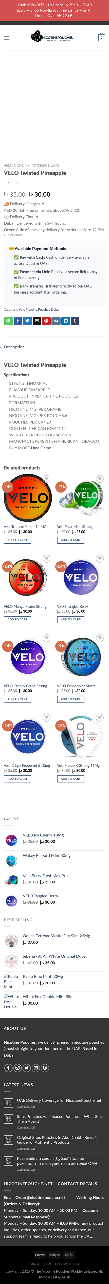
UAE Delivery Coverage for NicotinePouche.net (59, 1100)
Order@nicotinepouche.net (39, 1198)
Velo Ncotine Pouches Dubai (31, 166)
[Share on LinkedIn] (65, 321)
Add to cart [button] (18, 540)
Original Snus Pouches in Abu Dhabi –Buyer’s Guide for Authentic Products (57, 1140)
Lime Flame (41, 448)
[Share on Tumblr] (75, 321)
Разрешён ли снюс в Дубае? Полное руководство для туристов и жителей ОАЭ (57, 1161)
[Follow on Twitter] (27, 1068)
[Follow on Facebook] (8, 1068)
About (35, 1263)
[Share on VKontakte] (55, 321)
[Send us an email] (36, 1068)
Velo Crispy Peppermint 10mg (27, 766)
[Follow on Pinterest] (45, 1068)
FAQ (76, 1263)
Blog (48, 1263)
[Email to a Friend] (37, 321)
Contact (62, 1263)
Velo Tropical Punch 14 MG (25, 527)
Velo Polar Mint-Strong (75, 527)
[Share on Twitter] (27, 321)
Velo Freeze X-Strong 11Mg (78, 766)
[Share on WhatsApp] (8, 321)
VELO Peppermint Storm (76, 686)
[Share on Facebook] (18, 321)
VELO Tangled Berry (72, 607)
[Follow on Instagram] (17, 1068)
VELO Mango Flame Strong (25, 607)
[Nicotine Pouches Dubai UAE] (54, 37)
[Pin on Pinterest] (46, 321)
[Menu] (7, 38)
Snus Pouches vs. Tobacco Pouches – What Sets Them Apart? (60, 1119)
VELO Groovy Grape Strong (25, 686)
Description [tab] (14, 347)
